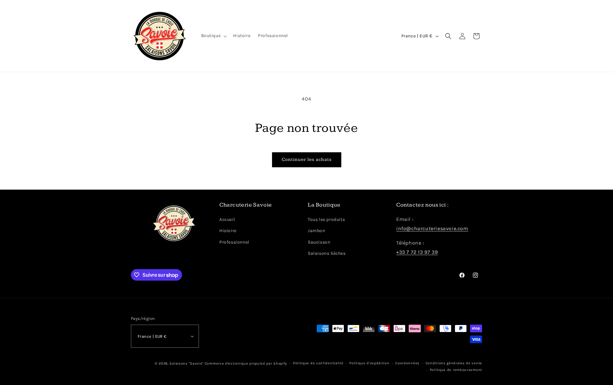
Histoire (228, 230)
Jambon (316, 230)
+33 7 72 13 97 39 (417, 252)
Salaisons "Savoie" (186, 363)
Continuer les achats (307, 159)
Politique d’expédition (369, 363)
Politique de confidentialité (318, 363)
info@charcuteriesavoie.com (432, 228)
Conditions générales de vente (454, 363)
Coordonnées (407, 363)
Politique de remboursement (456, 370)
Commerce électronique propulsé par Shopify (246, 363)
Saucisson (319, 242)
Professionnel (234, 242)
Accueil (227, 219)
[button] (213, 35)
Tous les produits (326, 219)
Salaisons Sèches (327, 253)
